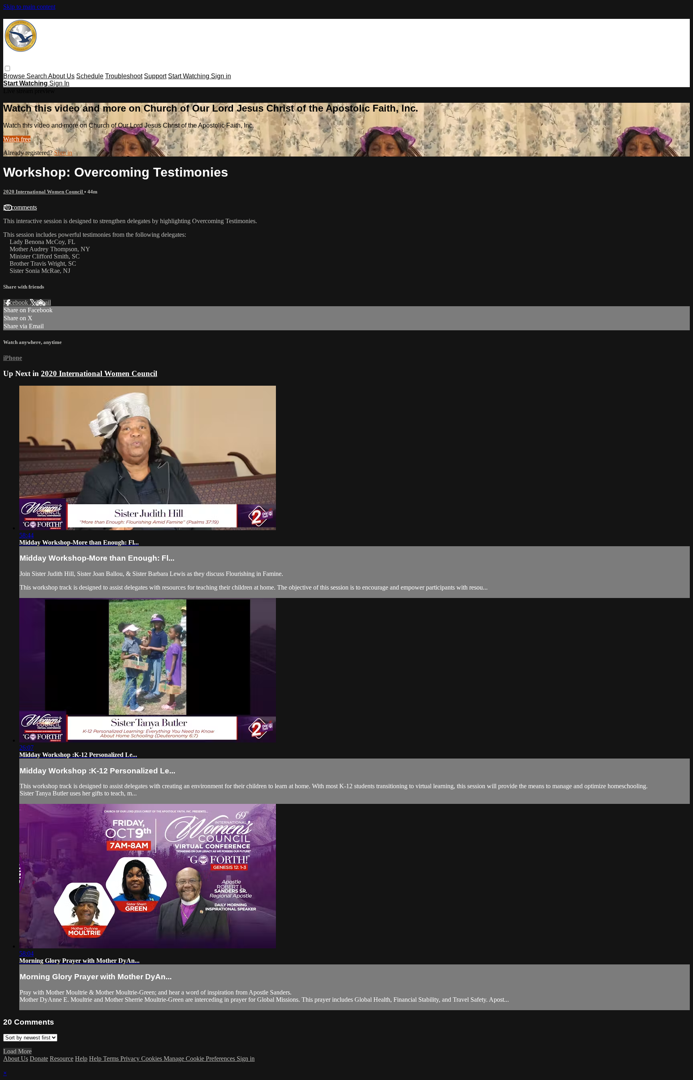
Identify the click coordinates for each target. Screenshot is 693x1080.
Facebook (16, 302)
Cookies (152, 1058)
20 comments (20, 207)
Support (155, 76)
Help (81, 1058)
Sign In (59, 83)
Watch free (16, 139)
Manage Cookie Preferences (200, 1058)
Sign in (221, 76)
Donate (39, 1058)
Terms (111, 1058)
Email (43, 302)
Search (37, 76)
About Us (61, 76)
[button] (7, 68)
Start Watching (189, 76)
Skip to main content (29, 6)
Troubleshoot (123, 76)
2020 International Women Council (43, 192)
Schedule (89, 76)
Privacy (130, 1058)
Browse (14, 76)
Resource (61, 1058)
